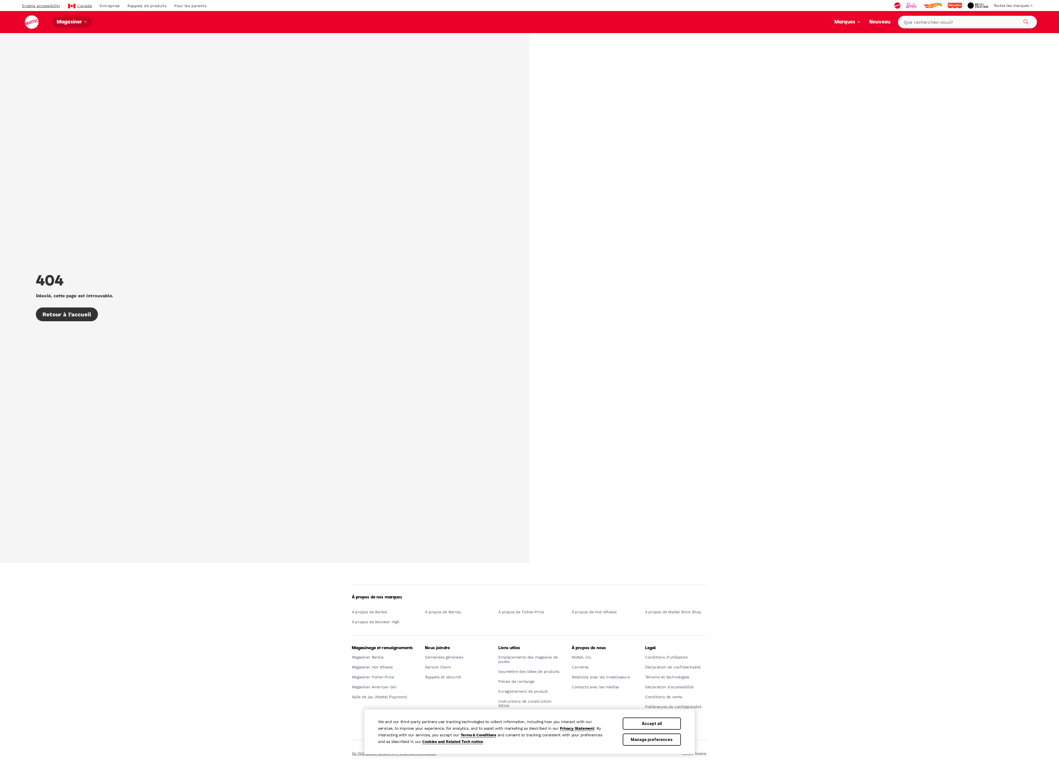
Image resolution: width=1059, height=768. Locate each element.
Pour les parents (190, 6)
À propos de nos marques (377, 597)
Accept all (652, 723)
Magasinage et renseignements (382, 648)
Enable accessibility (41, 6)
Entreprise (110, 6)
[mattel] (898, 5)
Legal (650, 648)
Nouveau (879, 22)
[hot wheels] (933, 5)
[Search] (1025, 20)
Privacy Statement (577, 728)
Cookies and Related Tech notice (452, 741)
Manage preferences (652, 739)
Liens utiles (509, 648)
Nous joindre (437, 648)
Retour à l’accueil (66, 314)
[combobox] (967, 22)
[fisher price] (955, 5)
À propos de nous (589, 648)
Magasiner (70, 22)
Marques (845, 22)
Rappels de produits (146, 6)
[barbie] (912, 5)
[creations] (978, 5)
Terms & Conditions (478, 735)
